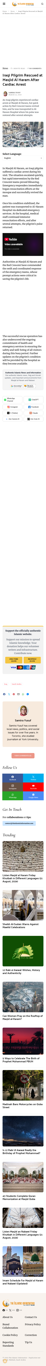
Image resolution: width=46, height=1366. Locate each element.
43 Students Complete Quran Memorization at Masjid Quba (19, 1197)
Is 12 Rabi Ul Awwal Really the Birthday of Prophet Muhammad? (21, 1151)
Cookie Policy (10, 1335)
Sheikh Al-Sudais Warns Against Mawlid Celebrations (21, 925)
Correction (31, 1335)
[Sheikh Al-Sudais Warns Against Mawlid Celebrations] (23, 905)
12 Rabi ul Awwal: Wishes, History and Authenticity (21, 971)
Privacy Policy (33, 1324)
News (13, 11)
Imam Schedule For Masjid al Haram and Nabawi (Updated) (23, 1282)
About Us (8, 1317)
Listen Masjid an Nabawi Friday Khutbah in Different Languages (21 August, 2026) (23, 1234)
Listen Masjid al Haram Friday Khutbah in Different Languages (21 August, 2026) (23, 878)
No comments (35, 68)
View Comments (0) (23, 756)
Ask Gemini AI (14, 419)
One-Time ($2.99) (13, 660)
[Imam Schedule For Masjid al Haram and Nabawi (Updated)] (23, 1261)
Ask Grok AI (35, 419)
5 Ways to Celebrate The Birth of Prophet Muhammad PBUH (21, 1060)
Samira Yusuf (15, 93)
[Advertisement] (23, 44)
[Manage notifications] (5, 1361)
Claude (35, 413)
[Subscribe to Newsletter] (30, 386)
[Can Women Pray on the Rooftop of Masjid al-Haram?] (23, 997)
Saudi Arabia (16, 684)
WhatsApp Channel (11, 399)
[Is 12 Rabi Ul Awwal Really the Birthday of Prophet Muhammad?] (23, 1131)
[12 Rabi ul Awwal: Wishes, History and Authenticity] (23, 951)
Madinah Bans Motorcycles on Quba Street (23, 1105)
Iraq (5, 684)
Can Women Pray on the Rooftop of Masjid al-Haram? (23, 1017)
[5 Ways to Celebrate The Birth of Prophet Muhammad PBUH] (23, 1041)
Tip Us (28, 1342)
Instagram (14, 407)
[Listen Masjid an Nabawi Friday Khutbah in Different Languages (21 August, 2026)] (23, 1218)
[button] (4, 4)
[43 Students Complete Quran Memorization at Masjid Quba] (23, 1177)
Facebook (35, 407)
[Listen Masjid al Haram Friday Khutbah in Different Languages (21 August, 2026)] (23, 856)
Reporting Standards (8, 1344)
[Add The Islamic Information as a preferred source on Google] (16, 386)
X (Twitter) (14, 413)
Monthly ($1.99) (32, 660)
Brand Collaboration (10, 1326)
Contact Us (31, 1317)
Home (5, 11)
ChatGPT (35, 400)
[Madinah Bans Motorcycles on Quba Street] (23, 1085)
